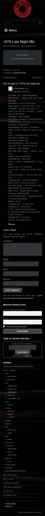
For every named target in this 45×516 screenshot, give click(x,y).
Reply (12, 224)
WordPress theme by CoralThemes (30, 512)
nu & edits (9, 443)
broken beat (12, 449)
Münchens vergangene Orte (18, 367)
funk (6, 373)
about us (8, 506)
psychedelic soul (14, 398)
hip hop (8, 408)
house (10, 452)
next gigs (8, 479)
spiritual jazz (12, 430)
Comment (7, 241)
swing (10, 433)
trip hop (10, 446)
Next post (36, 78)
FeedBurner (27, 356)
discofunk (11, 380)
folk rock (8, 458)
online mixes (10, 475)
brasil (10, 439)
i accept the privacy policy (16, 327)
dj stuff (7, 491)
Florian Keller (29, 46)
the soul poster (12, 487)
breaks (12, 417)
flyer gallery (11, 483)
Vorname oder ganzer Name (14, 310)
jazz (6, 427)
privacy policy (10, 504)
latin (6, 436)
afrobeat (8, 421)
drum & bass (12, 455)
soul (6, 383)
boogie (10, 405)
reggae (7, 424)
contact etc (10, 495)
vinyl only (8, 468)
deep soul (11, 395)
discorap (11, 411)
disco (7, 402)
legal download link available (15, 471)
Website (6, 279)
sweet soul (11, 392)
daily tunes (9, 371)
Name (6, 259)
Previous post (11, 78)
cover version (10, 465)
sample (10, 414)
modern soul (12, 389)
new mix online (20, 73)
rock (9, 461)
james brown (12, 376)
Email (6, 269)
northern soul (12, 386)
